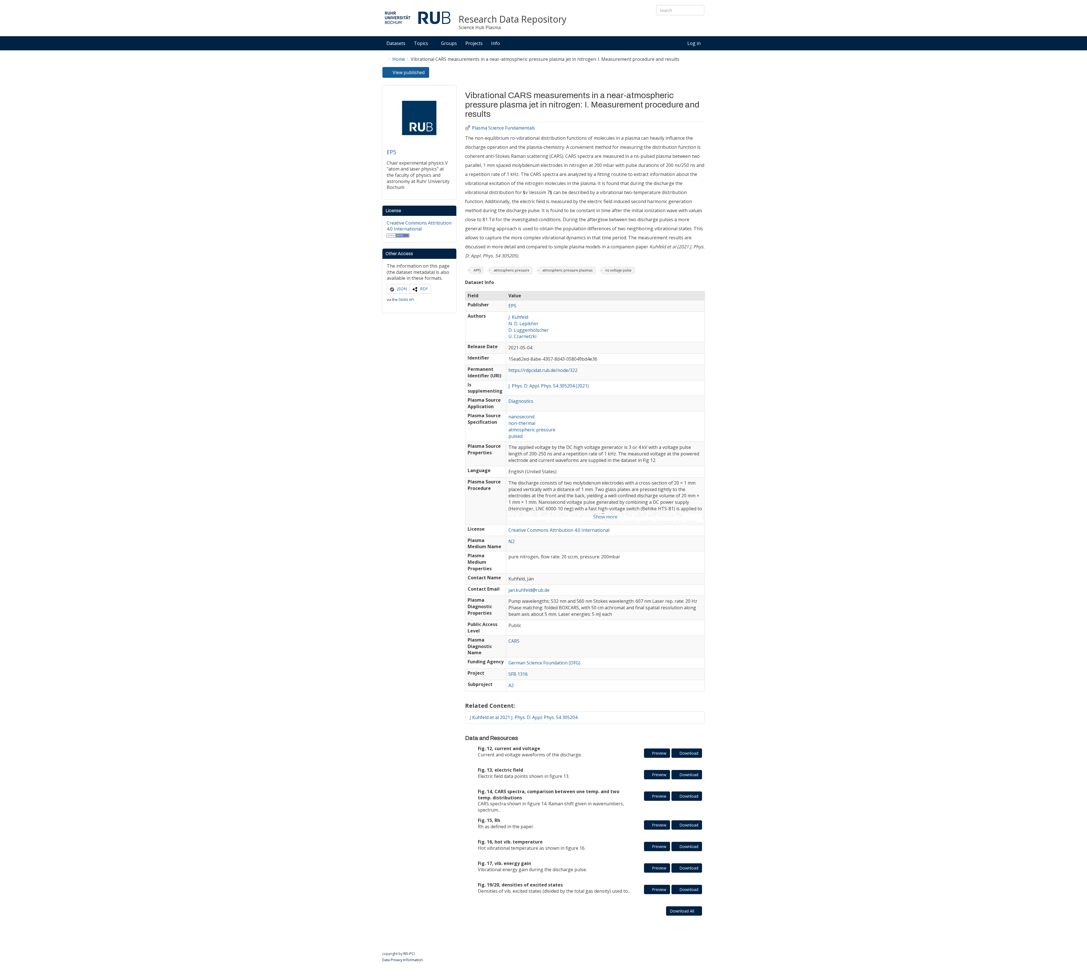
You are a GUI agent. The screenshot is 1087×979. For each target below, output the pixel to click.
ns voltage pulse (618, 270)
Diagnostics (520, 401)
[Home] (417, 18)
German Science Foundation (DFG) (544, 663)
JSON (402, 288)
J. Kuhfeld (518, 317)
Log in (694, 43)
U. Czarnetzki (522, 336)
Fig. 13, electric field (500, 770)
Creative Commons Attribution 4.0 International (419, 226)
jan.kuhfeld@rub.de (528, 590)
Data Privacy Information (402, 959)
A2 (511, 685)
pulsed (515, 436)
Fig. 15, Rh (489, 820)
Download (688, 753)
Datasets (395, 43)
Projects (474, 43)
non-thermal (521, 423)
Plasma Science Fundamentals (503, 128)
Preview (658, 753)
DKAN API (406, 299)
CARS (513, 641)
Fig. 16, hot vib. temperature (510, 842)
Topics (421, 43)
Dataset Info (479, 282)
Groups (449, 43)
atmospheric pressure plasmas (567, 270)
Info (496, 43)
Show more (605, 517)
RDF (424, 288)
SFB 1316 (518, 674)
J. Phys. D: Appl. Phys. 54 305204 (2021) (548, 386)
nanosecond (521, 417)
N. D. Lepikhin (523, 323)
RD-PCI (409, 953)
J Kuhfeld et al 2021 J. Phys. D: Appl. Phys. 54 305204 (523, 717)
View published (410, 73)
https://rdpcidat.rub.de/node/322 (542, 370)
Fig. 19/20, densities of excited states (520, 885)
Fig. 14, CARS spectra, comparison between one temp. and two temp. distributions (548, 794)
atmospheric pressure (511, 270)
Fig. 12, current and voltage (509, 748)
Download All (682, 911)
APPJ (477, 270)
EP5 (391, 152)
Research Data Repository (512, 19)
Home (398, 59)
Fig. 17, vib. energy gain (504, 863)
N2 (511, 541)
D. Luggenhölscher (528, 330)
